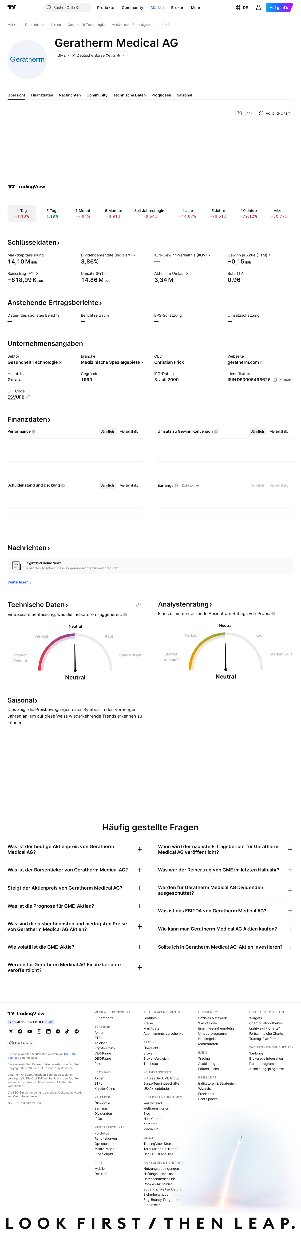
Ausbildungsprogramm (266, 1069)
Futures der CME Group (161, 1078)
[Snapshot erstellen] (239, 113)
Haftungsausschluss (158, 1174)
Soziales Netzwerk (212, 1018)
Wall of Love (207, 1023)
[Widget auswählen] (249, 113)
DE (245, 7)
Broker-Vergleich (156, 1058)
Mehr (195, 7)
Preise (148, 1023)
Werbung (256, 1053)
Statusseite (152, 1205)
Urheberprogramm (212, 1033)
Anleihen (101, 1043)
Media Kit (150, 1129)
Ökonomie (102, 1103)
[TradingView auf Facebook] (20, 1031)
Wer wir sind (152, 1103)
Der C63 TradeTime (158, 1154)
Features (150, 1018)
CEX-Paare (103, 1053)
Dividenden (103, 1113)
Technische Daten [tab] (129, 95)
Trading (204, 1058)
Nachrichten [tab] (70, 95)
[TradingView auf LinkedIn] (48, 1031)
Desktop (101, 1174)
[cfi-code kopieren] (28, 397)
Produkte (105, 7)
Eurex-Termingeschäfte (161, 1083)
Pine (98, 1064)
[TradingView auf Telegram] (58, 1031)
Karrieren (150, 1124)
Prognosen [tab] (161, 95)
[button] (118, 7)
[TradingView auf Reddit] (76, 1031)
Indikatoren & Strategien (217, 1083)
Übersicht (150, 1048)
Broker (177, 7)
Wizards (204, 1088)
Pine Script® (104, 1154)
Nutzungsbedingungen (161, 1168)
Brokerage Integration (266, 1058)
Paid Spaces (208, 1099)
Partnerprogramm (263, 1064)
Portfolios (102, 1133)
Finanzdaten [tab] (42, 95)
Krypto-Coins (105, 1048)
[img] (118, 55)
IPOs (98, 1119)
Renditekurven (106, 1138)
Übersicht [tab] (16, 95)
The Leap (150, 1064)
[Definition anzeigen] (47, 255)
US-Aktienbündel (156, 1088)
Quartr (17, 1096)
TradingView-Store (157, 1144)
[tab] (107, 431)
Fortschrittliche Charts (266, 1033)
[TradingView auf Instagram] (39, 1031)
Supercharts (104, 1018)
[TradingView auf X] (11, 1031)
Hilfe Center (152, 1119)
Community (132, 7)
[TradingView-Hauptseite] (26, 1013)
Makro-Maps (104, 1149)
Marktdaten (152, 1028)
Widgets (255, 1018)
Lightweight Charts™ (265, 1028)
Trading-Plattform (263, 1039)
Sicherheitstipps (155, 1194)
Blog (146, 1113)
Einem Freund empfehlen (217, 1028)
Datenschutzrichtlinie (159, 1179)
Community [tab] (97, 95)
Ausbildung (206, 1064)
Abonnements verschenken (164, 1033)
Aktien (99, 1032)
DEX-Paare (103, 1058)
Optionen (102, 1144)
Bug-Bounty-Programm (161, 1200)
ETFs (98, 1038)
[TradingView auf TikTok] (67, 1031)
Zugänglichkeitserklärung (162, 1189)
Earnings (101, 1108)
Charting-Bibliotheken (266, 1023)
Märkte (157, 7)
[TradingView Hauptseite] (12, 7)
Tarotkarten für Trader (160, 1149)
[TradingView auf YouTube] (29, 1031)
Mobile (100, 1168)
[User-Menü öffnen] (258, 7)
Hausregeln (207, 1039)
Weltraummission (156, 1108)
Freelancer (206, 1094)
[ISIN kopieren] (275, 380)
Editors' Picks (208, 1069)
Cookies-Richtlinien (158, 1184)
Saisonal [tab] (184, 95)
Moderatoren (208, 1044)
